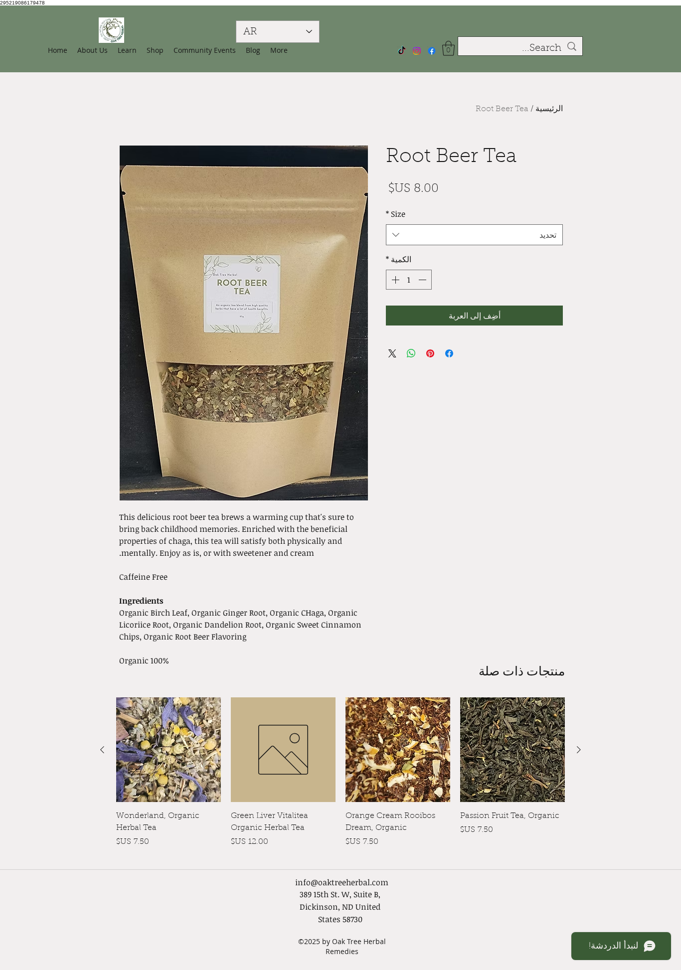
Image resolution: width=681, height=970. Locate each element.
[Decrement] (423, 279)
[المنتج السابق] (579, 750)
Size (395, 213)
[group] (340, 778)
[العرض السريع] (512, 749)
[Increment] (394, 279)
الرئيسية (549, 109)
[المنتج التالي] (102, 750)
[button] (155, 50)
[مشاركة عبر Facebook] (449, 353)
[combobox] (474, 235)
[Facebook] (432, 51)
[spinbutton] (408, 279)
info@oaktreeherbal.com (341, 882)
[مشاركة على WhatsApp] (411, 353)
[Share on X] (392, 353)
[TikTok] (402, 51)
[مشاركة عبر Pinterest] (430, 353)
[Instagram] (417, 51)
